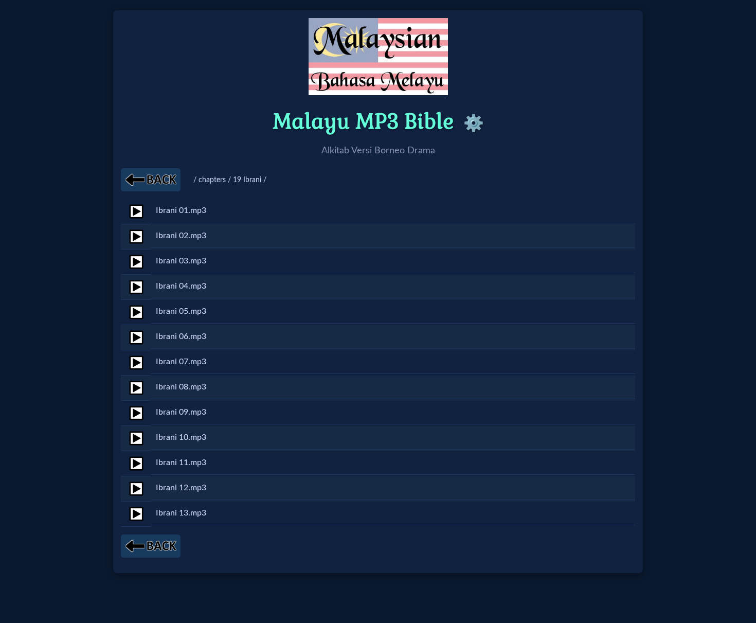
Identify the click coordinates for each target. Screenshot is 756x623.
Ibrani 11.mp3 (181, 462)
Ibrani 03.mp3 (181, 261)
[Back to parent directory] (151, 179)
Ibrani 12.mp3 (181, 488)
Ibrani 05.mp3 (181, 311)
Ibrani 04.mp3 (181, 286)
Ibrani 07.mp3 (181, 362)
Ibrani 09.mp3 (181, 412)
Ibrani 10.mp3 (181, 437)
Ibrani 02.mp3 (181, 236)
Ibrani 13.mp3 (181, 513)
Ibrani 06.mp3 (181, 336)
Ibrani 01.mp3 (181, 210)
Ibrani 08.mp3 (181, 387)
